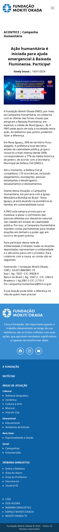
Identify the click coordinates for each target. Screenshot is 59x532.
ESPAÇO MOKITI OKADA (19, 511)
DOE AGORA (12, 503)
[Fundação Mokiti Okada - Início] (29, 313)
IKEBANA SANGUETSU (18, 507)
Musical (9, 408)
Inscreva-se (12, 481)
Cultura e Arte (13, 404)
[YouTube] (38, 351)
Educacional (12, 423)
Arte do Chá (12, 412)
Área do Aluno (13, 473)
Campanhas (12, 448)
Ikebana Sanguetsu (16, 395)
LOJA (8, 499)
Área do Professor (16, 477)
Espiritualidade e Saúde (19, 437)
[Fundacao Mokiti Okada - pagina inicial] (29, 8)
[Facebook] (20, 351)
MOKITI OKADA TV (16, 516)
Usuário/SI (11, 485)
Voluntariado (13, 452)
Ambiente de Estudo (17, 427)
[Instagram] (29, 351)
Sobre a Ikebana (15, 468)
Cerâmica (11, 400)
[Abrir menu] (52, 8)
